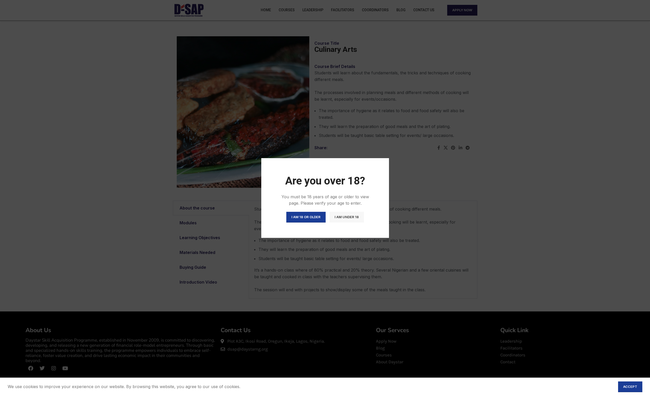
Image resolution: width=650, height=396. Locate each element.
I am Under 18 (347, 217)
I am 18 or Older (306, 217)
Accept (630, 387)
